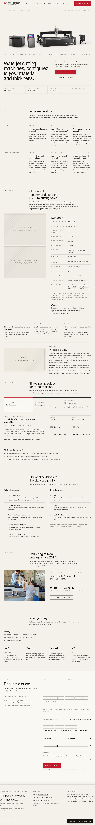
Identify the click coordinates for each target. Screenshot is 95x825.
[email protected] (43, 794)
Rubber (78, 698)
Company (71, 679)
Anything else (47, 752)
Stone (53, 698)
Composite (69, 698)
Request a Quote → (82, 3)
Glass (60, 698)
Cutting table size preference (78, 716)
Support (57, 3)
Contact (65, 3)
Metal (46, 698)
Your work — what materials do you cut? (56, 695)
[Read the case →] (85, 373)
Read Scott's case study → (61, 597)
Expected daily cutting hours (52, 716)
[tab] (18, 405)
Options (43, 3)
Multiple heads (66, 730)
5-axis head (49, 727)
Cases (50, 3)
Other (54, 702)
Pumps (36, 3)
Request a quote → (52, 765)
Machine (29, 3)
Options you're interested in (52, 724)
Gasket (47, 702)
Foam (85, 698)
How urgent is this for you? (52, 743)
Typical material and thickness (54, 706)
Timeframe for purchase (76, 735)
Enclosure (59, 727)
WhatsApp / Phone (73, 687)
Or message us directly (65, 77)
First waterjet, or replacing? (53, 735)
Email (45, 687)
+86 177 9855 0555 (46, 797)
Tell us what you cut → (65, 72)
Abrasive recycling (51, 730)
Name (45, 679)
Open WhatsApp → (74, 805)
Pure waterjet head (81, 730)
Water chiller (70, 727)
